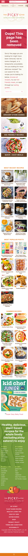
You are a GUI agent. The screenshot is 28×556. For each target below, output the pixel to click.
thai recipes (18, 450)
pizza (2, 485)
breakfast (4, 448)
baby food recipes (20, 477)
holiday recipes (19, 462)
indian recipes (19, 458)
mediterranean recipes (19, 453)
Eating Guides (14, 517)
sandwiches (4, 479)
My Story (14, 506)
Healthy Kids (14, 514)
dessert (3, 461)
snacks (3, 459)
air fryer (3, 468)
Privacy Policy (14, 522)
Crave (22, 532)
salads (3, 477)
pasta (2, 483)
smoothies (4, 470)
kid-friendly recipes (21, 479)
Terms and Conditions (14, 525)
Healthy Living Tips (14, 511)
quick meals (4, 450)
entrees (3, 455)
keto (16, 470)
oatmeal (3, 473)
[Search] (25, 2)
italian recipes (19, 460)
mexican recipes (20, 456)
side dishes (4, 457)
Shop (14, 519)
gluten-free (18, 468)
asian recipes (19, 448)
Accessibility (14, 527)
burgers (3, 481)
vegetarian (18, 475)
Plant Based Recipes (14, 509)
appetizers (4, 452)
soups (3, 475)
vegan (17, 473)
